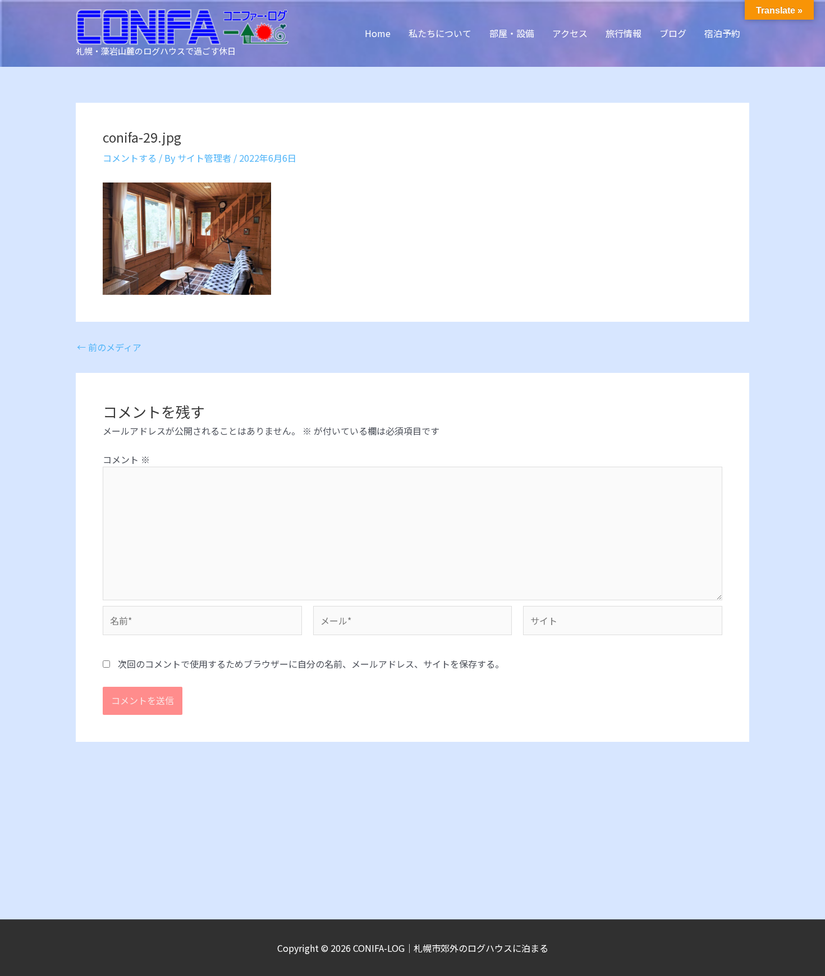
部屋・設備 (511, 33)
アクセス (570, 33)
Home (378, 33)
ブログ (672, 33)
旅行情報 (623, 33)
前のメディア (109, 347)
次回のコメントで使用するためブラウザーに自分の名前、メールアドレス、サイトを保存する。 (311, 664)
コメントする (130, 158)
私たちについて (440, 33)
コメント (126, 459)
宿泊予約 (722, 33)
